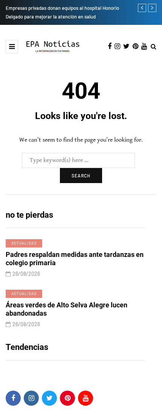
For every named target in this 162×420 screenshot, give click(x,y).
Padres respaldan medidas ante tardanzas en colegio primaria (75, 258)
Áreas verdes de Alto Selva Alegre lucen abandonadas (66, 309)
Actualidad (24, 243)
